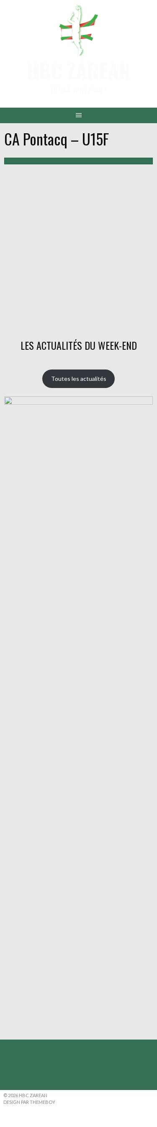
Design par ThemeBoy (29, 1102)
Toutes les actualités (78, 378)
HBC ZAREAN (78, 70)
